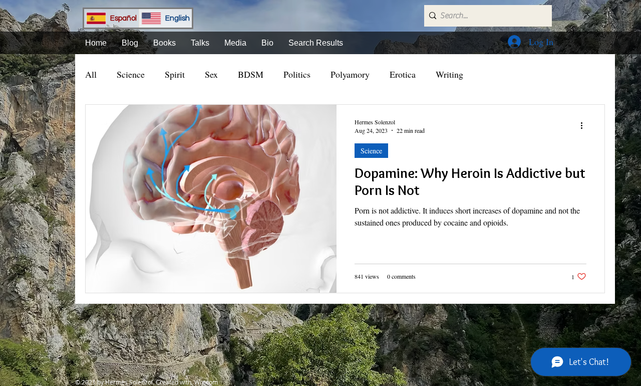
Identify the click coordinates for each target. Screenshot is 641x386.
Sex (211, 74)
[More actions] (585, 126)
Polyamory (350, 74)
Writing (449, 74)
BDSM (250, 74)
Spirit (175, 74)
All (91, 74)
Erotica (403, 74)
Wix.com (206, 382)
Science (131, 74)
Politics (296, 74)
